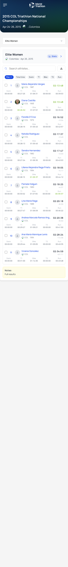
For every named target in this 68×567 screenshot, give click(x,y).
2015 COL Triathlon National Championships (24, 18)
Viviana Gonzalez (30, 250)
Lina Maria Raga (29, 200)
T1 (39, 77)
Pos (7, 77)
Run (59, 77)
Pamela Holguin (29, 183)
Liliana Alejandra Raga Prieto (36, 167)
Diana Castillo (28, 100)
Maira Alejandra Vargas (33, 83)
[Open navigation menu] (5, 5)
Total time (20, 77)
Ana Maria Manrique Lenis (34, 234)
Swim (31, 77)
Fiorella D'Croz (29, 116)
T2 (53, 77)
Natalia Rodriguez (30, 133)
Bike (45, 77)
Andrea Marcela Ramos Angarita (37, 217)
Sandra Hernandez (31, 150)
